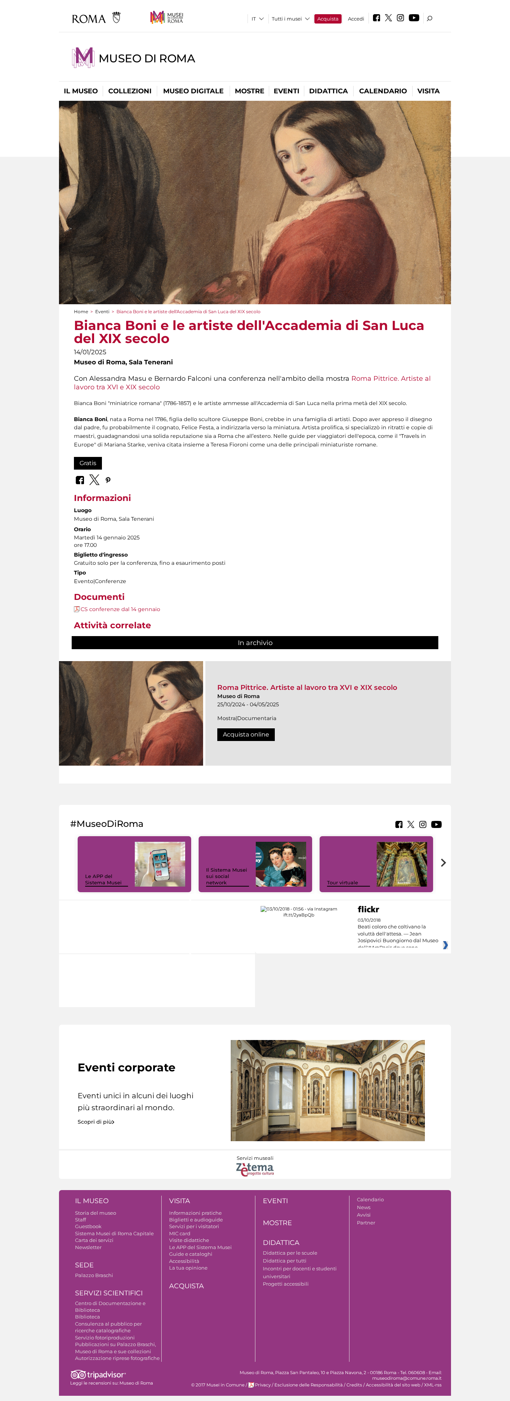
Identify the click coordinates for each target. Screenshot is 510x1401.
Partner (366, 1223)
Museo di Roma (147, 58)
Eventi (286, 91)
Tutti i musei (287, 19)
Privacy (263, 1385)
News (363, 1207)
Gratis (88, 463)
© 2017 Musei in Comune (218, 1385)
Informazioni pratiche (195, 1213)
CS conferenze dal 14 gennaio (120, 609)
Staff (80, 1220)
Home (81, 311)
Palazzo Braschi (94, 1275)
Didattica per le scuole (290, 1253)
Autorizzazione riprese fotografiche (117, 1358)
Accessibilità (184, 1261)
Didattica (328, 91)
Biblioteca (87, 1317)
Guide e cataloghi (190, 1254)
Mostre (249, 91)
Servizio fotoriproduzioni (105, 1338)
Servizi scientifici (109, 1293)
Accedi (356, 19)
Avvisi (364, 1215)
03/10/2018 (398, 934)
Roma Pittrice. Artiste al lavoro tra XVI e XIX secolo (307, 687)
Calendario (383, 91)
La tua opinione (188, 1268)
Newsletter (88, 1247)
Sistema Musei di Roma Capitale (114, 1233)
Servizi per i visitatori (194, 1226)
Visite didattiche (189, 1240)
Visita (428, 91)
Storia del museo (95, 1213)
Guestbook (88, 1226)
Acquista (328, 19)
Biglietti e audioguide (196, 1220)
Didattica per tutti (285, 1261)
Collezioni (130, 91)
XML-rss (433, 1385)
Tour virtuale (342, 882)
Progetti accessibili (286, 1284)
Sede (84, 1265)
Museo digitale (193, 91)
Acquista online (246, 734)
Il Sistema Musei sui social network (226, 876)
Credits (354, 1385)
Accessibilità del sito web (393, 1385)
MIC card (179, 1233)
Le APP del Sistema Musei (103, 879)
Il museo (81, 91)
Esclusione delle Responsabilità (308, 1385)
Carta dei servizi (94, 1240)
